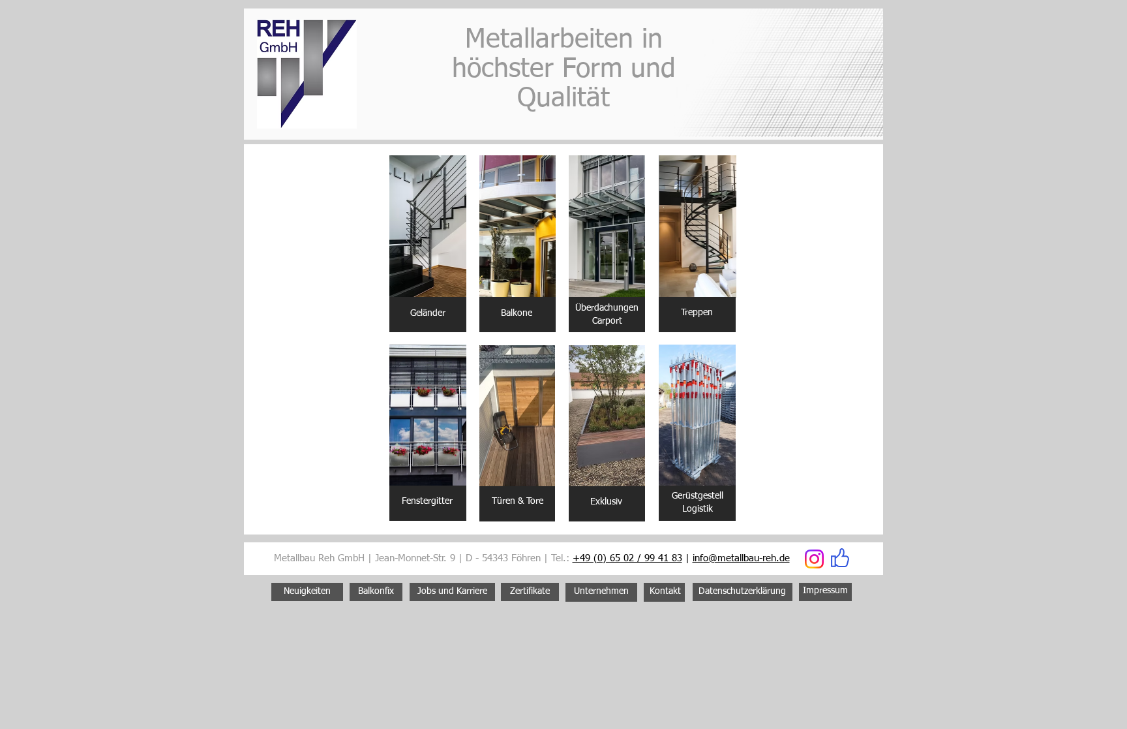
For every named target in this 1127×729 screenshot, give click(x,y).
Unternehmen (601, 591)
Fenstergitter (427, 501)
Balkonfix (376, 591)
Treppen (697, 312)
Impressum (825, 590)
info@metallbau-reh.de (741, 558)
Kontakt (665, 591)
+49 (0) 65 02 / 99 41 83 (627, 558)
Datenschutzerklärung (742, 591)
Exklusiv (606, 501)
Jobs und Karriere (452, 591)
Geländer (427, 313)
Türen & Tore (517, 501)
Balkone (516, 313)
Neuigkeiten (307, 591)
